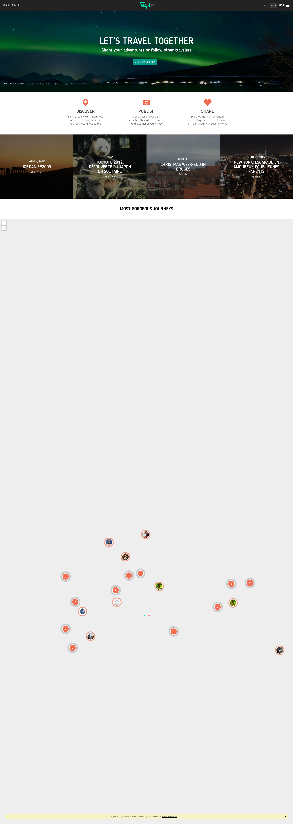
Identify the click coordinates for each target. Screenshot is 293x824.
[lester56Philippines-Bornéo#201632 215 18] (233, 603)
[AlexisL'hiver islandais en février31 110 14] (109, 542)
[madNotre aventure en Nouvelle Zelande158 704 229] (280, 650)
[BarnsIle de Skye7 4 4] (125, 557)
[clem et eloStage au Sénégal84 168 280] (117, 602)
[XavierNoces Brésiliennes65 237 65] (90, 636)
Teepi (146, 5)
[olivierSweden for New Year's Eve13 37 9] (145, 534)
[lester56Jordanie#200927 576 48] (159, 586)
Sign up (16, 5)
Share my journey (145, 62)
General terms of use (169, 816)
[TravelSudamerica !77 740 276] (82, 611)
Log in (6, 5)
